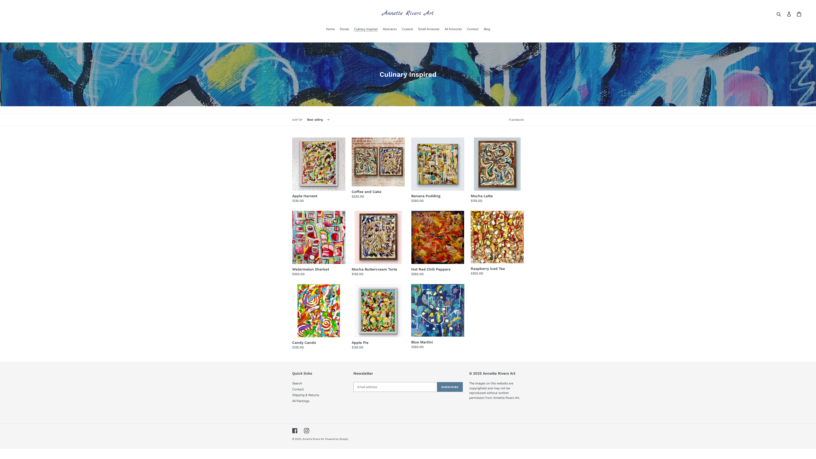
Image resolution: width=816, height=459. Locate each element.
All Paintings (300, 401)
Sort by (297, 119)
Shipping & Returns (305, 395)
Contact (298, 389)
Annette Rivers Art (313, 439)
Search (297, 383)
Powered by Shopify (336, 439)
